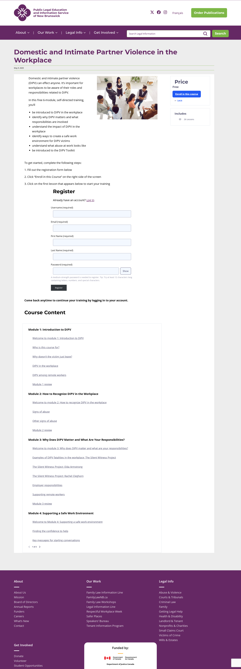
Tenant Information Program (105, 626)
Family (163, 607)
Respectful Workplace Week (104, 611)
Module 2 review (42, 430)
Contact (19, 626)
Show (126, 271)
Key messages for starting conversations (56, 540)
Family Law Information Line (104, 592)
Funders (19, 611)
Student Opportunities (28, 665)
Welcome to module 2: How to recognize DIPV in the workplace (69, 402)
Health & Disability (171, 616)
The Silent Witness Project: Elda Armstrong (57, 466)
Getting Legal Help (171, 611)
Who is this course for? (45, 347)
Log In (179, 100)
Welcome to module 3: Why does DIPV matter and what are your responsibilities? (80, 448)
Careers (19, 616)
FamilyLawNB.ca (97, 597)
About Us (20, 592)
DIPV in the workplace (45, 365)
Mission (19, 597)
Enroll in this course (186, 94)
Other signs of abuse (44, 421)
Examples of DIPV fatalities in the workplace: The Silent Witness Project (74, 457)
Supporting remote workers (48, 494)
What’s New (21, 621)
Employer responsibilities (47, 485)
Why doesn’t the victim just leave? (52, 356)
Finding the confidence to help (50, 531)
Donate (18, 656)
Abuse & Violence (170, 592)
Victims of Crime (169, 635)
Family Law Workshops (101, 602)
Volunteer (20, 661)
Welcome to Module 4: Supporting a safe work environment (67, 521)
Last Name (62, 250)
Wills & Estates (168, 640)
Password (61, 264)
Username (62, 207)
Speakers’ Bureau (97, 621)
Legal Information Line (100, 607)
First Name (62, 236)
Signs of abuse (41, 411)
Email (59, 221)
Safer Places (94, 616)
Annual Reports (24, 607)
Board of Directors (26, 602)
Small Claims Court (171, 630)
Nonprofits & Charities (173, 626)
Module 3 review (42, 503)
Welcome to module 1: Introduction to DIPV (58, 338)
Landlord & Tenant (171, 621)
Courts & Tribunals (171, 597)
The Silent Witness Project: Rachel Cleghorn (58, 476)
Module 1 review (42, 384)
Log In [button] (90, 200)
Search (220, 33)
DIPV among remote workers (49, 375)
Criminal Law (167, 602)
